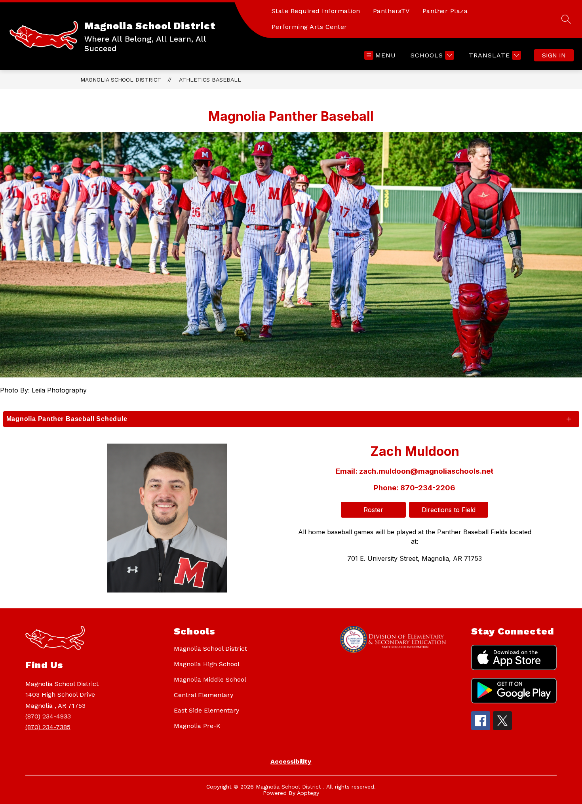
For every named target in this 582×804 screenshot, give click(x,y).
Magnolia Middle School (210, 679)
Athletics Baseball (210, 79)
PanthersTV (391, 11)
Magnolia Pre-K (197, 726)
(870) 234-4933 (48, 716)
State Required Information (316, 11)
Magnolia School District (120, 79)
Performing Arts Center (309, 26)
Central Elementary (203, 695)
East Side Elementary (206, 710)
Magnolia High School (207, 664)
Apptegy (308, 793)
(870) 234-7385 (47, 727)
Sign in (554, 55)
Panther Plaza (445, 11)
